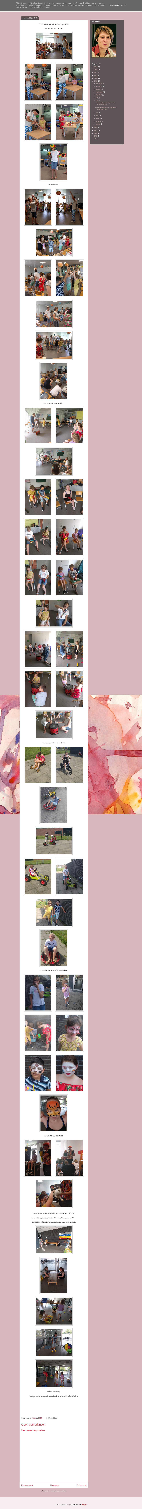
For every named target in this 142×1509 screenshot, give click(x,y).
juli (97, 97)
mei (97, 113)
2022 (96, 72)
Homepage (54, 1485)
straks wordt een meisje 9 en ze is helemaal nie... (105, 103)
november (99, 86)
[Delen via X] (52, 1418)
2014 (96, 139)
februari (98, 121)
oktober (98, 89)
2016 (96, 133)
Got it (123, 5)
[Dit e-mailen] (47, 1418)
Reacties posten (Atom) (58, 1491)
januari (98, 124)
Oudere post (81, 1485)
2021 (96, 75)
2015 (96, 136)
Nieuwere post (27, 1485)
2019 (96, 81)
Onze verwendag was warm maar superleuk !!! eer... (106, 108)
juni (97, 100)
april (97, 115)
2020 (96, 78)
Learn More (114, 5)
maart (98, 118)
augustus (99, 95)
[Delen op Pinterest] (56, 1418)
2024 (96, 67)
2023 (96, 70)
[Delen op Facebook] (54, 1418)
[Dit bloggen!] (49, 1418)
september (99, 92)
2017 (96, 130)
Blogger (84, 1504)
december (99, 83)
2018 (96, 127)
